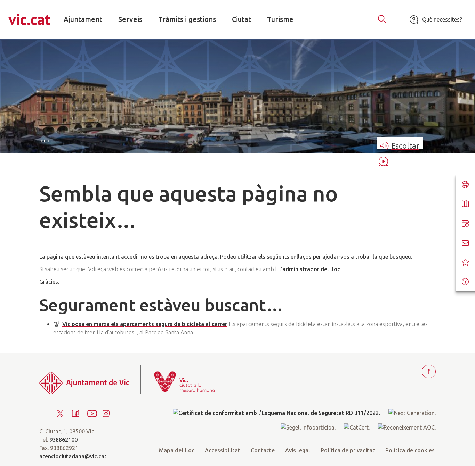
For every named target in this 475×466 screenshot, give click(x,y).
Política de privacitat (348, 450)
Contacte (263, 450)
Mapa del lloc (176, 450)
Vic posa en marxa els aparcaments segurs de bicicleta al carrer (144, 324)
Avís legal (297, 450)
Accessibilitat (222, 450)
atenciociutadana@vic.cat (73, 456)
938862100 (63, 439)
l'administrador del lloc (309, 269)
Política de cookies (410, 450)
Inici (44, 140)
